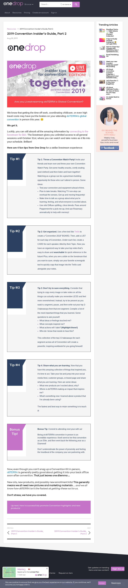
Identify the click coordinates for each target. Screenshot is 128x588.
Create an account (40, 13)
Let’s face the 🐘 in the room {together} (112, 82)
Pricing (27, 13)
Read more (116, 583)
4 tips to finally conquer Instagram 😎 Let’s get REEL (111, 41)
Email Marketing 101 (112, 55)
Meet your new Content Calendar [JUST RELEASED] (112, 64)
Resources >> (13, 29)
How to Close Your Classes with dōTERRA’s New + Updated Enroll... (113, 49)
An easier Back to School (112, 98)
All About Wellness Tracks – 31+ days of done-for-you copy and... (112, 91)
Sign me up (118, 569)
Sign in (54, 13)
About (7, 13)
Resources (17, 13)
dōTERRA (12, 473)
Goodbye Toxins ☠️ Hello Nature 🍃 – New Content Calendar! (112, 33)
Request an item (66, 573)
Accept (102, 583)
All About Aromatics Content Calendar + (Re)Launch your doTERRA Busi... (112, 73)
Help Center (50, 573)
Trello (77, 232)
